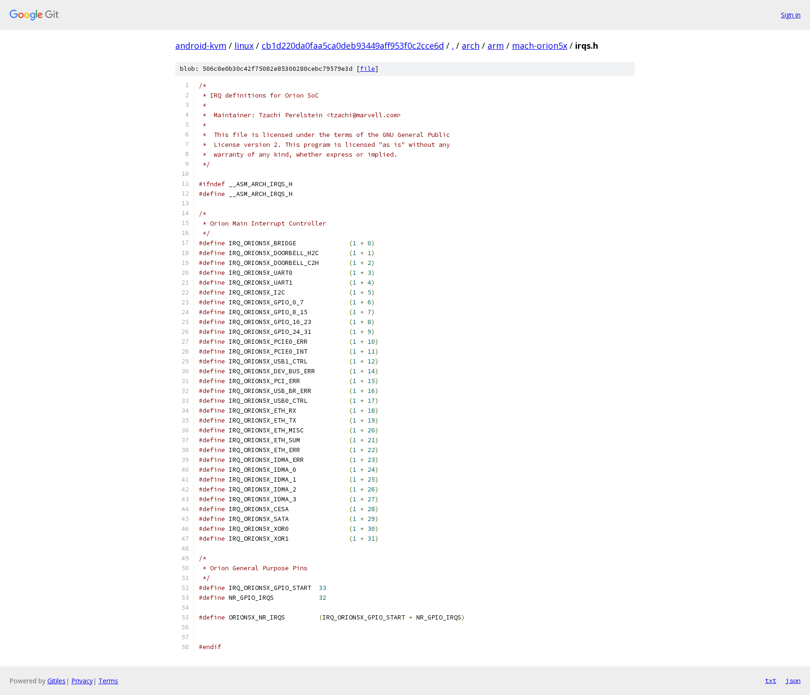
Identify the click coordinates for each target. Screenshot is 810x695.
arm (496, 45)
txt (770, 680)
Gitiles (56, 680)
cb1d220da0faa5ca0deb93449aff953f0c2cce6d (353, 45)
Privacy (82, 680)
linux (244, 45)
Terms (108, 680)
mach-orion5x (539, 45)
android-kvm (200, 45)
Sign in (791, 14)
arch (471, 45)
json (793, 680)
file (367, 69)
